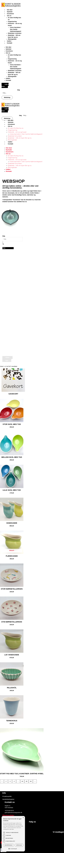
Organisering (12, 21)
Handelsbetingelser (8, 799)
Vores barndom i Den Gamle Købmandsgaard (15, 29)
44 (22, 781)
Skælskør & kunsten (14, 33)
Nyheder (10, 11)
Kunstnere (10, 13)
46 (31, 781)
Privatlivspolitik (7, 796)
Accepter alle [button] (8, 845)
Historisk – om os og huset (17, 132)
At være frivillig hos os (15, 128)
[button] (8, 248)
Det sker (9, 10)
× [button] (23, 817)
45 (26, 781)
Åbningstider (12, 39)
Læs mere (11, 829)
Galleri (9, 41)
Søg (18, 90)
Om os (9, 15)
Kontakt (9, 43)
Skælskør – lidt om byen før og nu (19, 138)
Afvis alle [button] (19, 845)
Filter (3, 248)
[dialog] (13, 833)
